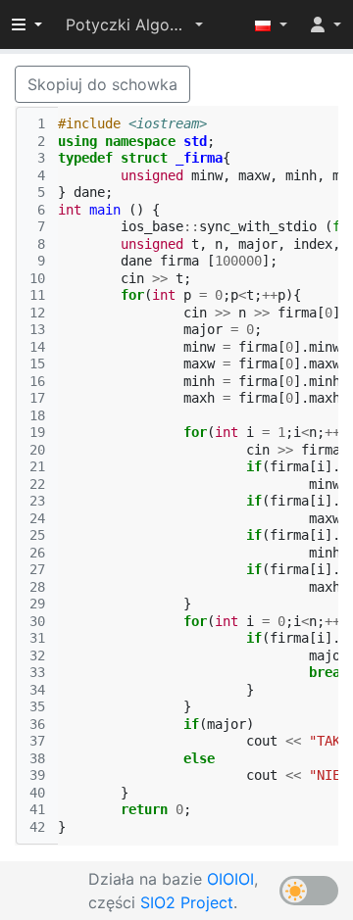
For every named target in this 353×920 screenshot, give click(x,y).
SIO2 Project (186, 902)
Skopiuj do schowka (102, 84)
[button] (134, 24)
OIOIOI (230, 879)
